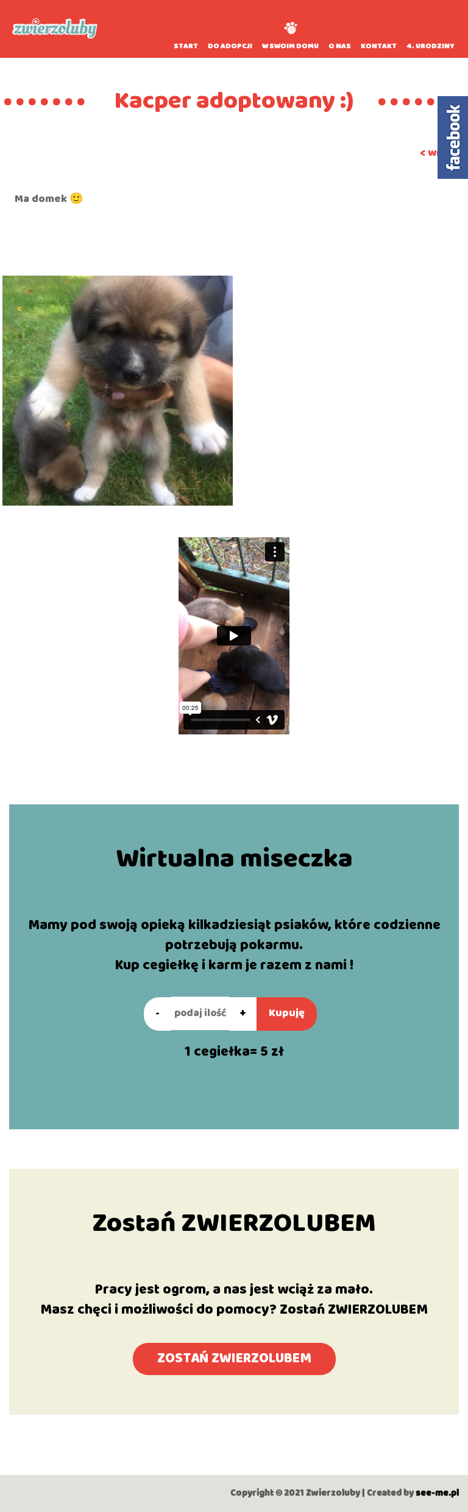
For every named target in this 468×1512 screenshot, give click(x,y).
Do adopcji (230, 46)
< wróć (436, 152)
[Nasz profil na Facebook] (453, 137)
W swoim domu (290, 46)
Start (186, 46)
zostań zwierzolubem (234, 1359)
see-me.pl (437, 1493)
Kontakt (379, 46)
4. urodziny (430, 46)
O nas (339, 46)
